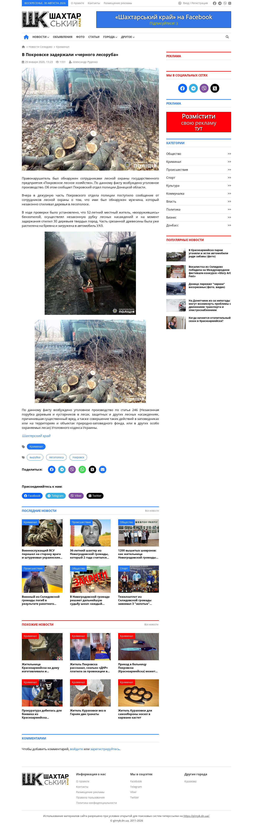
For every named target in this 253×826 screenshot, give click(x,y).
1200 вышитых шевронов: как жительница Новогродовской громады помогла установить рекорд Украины (137, 554)
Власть (198, 201)
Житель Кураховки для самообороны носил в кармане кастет (135, 714)
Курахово (190, 781)
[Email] (102, 469)
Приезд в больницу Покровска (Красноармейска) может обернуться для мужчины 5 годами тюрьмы (138, 667)
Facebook (136, 781)
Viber (133, 792)
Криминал (36, 446)
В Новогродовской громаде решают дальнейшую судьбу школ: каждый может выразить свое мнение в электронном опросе (90, 600)
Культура (198, 186)
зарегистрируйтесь (105, 749)
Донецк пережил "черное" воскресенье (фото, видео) (207, 285)
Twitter (134, 797)
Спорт (124, 568)
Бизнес (198, 217)
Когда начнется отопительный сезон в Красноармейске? (210, 319)
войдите (76, 749)
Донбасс (198, 225)
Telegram (136, 786)
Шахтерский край (36, 435)
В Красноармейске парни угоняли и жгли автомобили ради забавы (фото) (208, 253)
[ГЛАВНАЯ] (26, 37)
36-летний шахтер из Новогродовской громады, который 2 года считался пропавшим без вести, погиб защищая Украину (89, 554)
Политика (198, 209)
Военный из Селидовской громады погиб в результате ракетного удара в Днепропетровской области (42, 600)
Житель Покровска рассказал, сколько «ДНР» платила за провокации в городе (89, 667)
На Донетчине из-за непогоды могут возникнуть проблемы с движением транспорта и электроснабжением (210, 305)
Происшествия (81, 522)
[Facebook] (51, 469)
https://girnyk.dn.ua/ (196, 816)
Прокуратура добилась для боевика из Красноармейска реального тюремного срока (42, 714)
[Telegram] (62, 469)
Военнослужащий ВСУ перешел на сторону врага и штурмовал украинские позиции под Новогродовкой (41, 554)
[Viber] (72, 469)
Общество (126, 522)
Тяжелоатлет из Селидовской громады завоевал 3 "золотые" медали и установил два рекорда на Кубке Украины (138, 600)
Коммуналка (198, 193)
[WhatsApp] (82, 469)
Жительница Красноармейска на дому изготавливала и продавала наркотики (40, 667)
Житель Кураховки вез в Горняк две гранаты (88, 712)
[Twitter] (92, 469)
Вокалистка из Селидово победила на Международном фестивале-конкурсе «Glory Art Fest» (210, 271)
